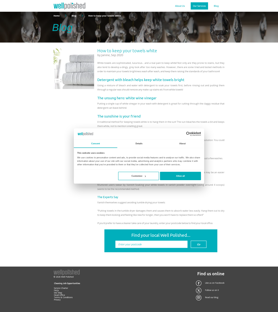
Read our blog (211, 297)
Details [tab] (139, 143)
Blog (216, 6)
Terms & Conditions (63, 297)
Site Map (58, 292)
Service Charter (61, 288)
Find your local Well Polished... (160, 235)
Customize (136, 176)
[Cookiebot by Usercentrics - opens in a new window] (188, 134)
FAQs (56, 290)
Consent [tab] (95, 143)
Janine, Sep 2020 (112, 55)
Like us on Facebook (214, 283)
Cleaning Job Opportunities (67, 283)
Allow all (180, 176)
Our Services (199, 6)
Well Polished (67, 276)
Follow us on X (212, 290)
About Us (180, 6)
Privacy (57, 299)
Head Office (59, 295)
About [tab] (182, 143)
